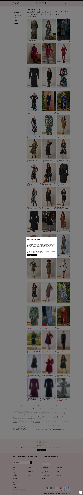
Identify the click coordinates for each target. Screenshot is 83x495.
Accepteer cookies (32, 255)
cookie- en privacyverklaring (50, 248)
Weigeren (41, 255)
